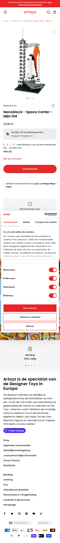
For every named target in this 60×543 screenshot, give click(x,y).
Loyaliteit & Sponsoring (16, 499)
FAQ (5, 484)
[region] (30, 353)
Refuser (30, 326)
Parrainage (9, 504)
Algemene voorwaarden (17, 445)
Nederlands (43, 523)
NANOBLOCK (15, 21)
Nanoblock (10, 105)
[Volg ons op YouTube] (33, 513)
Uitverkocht (30, 168)
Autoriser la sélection (30, 317)
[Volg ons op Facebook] (4, 513)
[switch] (53, 278)
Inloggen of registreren (22, 136)
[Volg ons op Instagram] (19, 513)
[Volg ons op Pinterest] (26, 513)
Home (5, 21)
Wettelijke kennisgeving (16, 450)
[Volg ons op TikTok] (41, 513)
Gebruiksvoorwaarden (16, 489)
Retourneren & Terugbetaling (19, 494)
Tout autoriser (30, 308)
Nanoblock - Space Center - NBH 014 (37, 21)
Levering (8, 479)
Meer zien (7, 151)
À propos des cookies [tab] (46, 222)
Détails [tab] (26, 222)
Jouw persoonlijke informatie (19, 455)
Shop (6, 440)
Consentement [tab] (10, 222)
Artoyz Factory (11, 460)
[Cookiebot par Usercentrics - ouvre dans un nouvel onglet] (44, 214)
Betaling (8, 474)
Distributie (9, 465)
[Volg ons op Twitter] (12, 513)
